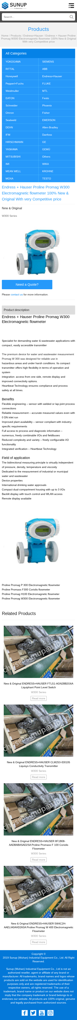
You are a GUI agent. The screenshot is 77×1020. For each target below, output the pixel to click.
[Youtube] (42, 1013)
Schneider (12, 105)
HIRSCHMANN (14, 141)
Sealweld (11, 120)
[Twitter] (33, 1013)
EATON (10, 98)
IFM (8, 134)
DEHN (9, 127)
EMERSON (48, 120)
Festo (45, 98)
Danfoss (47, 134)
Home (4, 35)
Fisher (46, 112)
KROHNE (47, 171)
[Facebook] (25, 1013)
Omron (10, 112)
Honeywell (12, 76)
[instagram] (50, 1013)
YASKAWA (12, 149)
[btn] (71, 5)
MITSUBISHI (13, 156)
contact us (17, 294)
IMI (7, 163)
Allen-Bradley (50, 127)
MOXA (9, 178)
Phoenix (47, 105)
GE (44, 141)
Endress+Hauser (33, 35)
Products (16, 35)
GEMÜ (46, 149)
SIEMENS (48, 61)
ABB (44, 68)
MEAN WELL (13, 171)
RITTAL (10, 68)
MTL (45, 90)
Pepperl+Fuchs (15, 83)
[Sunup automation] (14, 5)
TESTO (46, 178)
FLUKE (46, 83)
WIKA (45, 163)
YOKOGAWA (13, 61)
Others (46, 156)
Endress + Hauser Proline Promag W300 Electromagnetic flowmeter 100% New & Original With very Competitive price (38, 38)
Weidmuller (12, 90)
